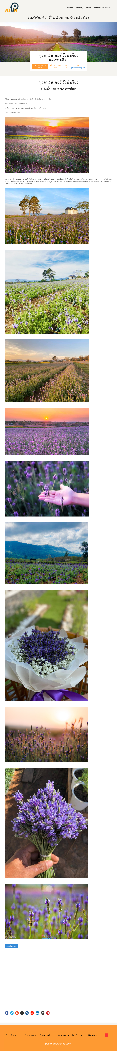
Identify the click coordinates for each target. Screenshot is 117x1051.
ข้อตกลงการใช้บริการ (69, 1035)
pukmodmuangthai (78, 68)
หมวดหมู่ (79, 8)
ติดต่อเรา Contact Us (102, 8)
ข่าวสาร (88, 8)
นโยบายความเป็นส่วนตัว (37, 1035)
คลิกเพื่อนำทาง (11, 946)
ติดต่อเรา (93, 1035)
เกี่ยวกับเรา (11, 1035)
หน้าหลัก (70, 8)
